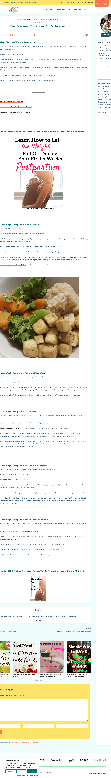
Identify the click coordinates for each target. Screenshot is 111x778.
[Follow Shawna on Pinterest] (43, 620)
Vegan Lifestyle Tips (38, 22)
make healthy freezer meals (10, 428)
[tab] (35, 680)
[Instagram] (78, 2)
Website (59, 726)
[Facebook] (92, 2)
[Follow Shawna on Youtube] (40, 620)
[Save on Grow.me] (37, 35)
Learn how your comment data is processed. (25, 742)
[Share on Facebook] (23, 35)
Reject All (21, 771)
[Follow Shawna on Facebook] (33, 620)
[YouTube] (88, 2)
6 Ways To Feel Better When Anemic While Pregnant (74, 630)
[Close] (37, 759)
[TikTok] (82, 2)
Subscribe (77, 9)
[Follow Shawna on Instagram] (36, 620)
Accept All (31, 771)
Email (25, 726)
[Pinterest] (85, 2)
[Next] (90, 660)
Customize (10, 771)
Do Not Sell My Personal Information (28, 775)
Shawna (34, 30)
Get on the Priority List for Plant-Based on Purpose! (19, 2)
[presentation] (25, 657)
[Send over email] (49, 35)
